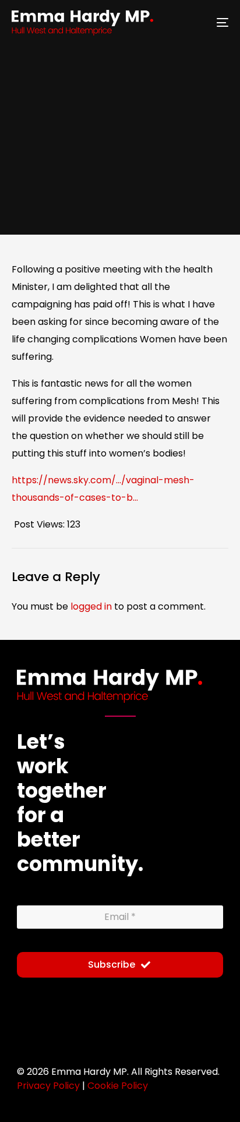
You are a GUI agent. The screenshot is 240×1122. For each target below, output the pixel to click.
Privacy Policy (48, 1085)
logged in (91, 606)
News (169, 187)
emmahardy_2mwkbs (54, 186)
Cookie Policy (117, 1085)
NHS (194, 187)
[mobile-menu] (215, 23)
